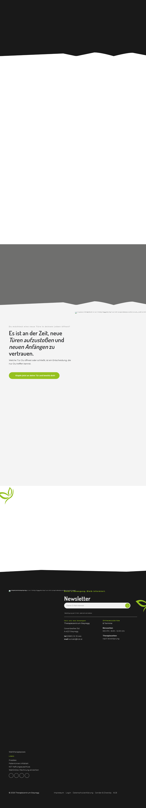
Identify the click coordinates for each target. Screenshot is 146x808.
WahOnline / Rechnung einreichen (24, 770)
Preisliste (12, 760)
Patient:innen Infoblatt (18, 763)
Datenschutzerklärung (83, 793)
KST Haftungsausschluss (19, 767)
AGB (115, 793)
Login (68, 793)
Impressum (59, 793)
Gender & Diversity (103, 793)
